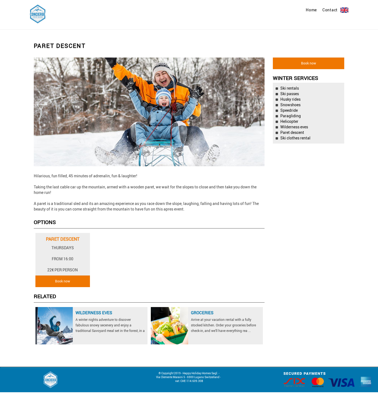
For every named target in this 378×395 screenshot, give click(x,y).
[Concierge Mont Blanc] (38, 13)
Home (311, 9)
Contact (330, 9)
